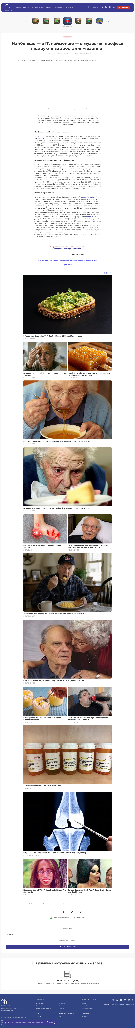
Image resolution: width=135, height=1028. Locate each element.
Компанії (84, 1006)
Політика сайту (129, 1004)
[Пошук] (89, 7)
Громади (49, 7)
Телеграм (58, 248)
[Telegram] (63, 912)
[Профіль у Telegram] (102, 7)
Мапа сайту (107, 1004)
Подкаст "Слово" (40, 1006)
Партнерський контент (65, 1011)
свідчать (40, 136)
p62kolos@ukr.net (7, 1010)
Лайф (37, 1013)
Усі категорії (39, 1003)
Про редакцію (86, 1013)
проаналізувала (87, 197)
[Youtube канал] (113, 7)
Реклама (38, 1016)
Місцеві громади (86, 1011)
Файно (51, 1022)
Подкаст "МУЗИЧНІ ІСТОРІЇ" (44, 1008)
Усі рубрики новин (33, 903)
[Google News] (129, 1000)
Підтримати (124, 7)
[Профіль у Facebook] (110, 7)
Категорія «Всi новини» (46, 903)
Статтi (37, 1011)
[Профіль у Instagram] (106, 7)
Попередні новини (64, 1006)
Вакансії (121, 1004)
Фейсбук (67, 248)
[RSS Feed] (132, 1000)
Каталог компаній (38, 7)
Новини (18, 7)
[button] (54, 912)
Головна (23, 903)
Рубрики (26, 7)
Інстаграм (77, 248)
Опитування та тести (87, 1008)
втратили (90, 217)
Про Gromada (59, 7)
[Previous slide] (27, 21)
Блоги (60, 1016)
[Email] (80, 912)
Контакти (69, 7)
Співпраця (115, 1004)
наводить (79, 164)
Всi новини (67, 37)
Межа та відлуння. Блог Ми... (67, 1013)
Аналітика (61, 1008)
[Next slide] (108, 21)
